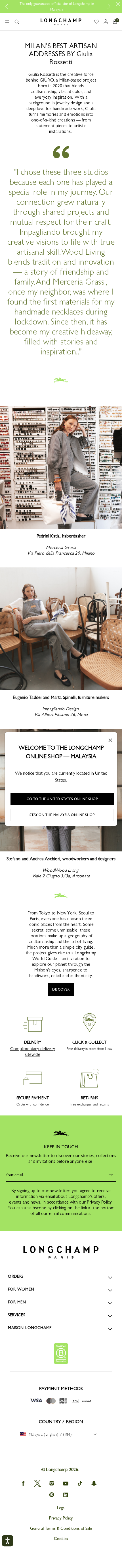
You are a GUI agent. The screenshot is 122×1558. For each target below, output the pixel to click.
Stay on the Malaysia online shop (62, 815)
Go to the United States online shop (62, 799)
